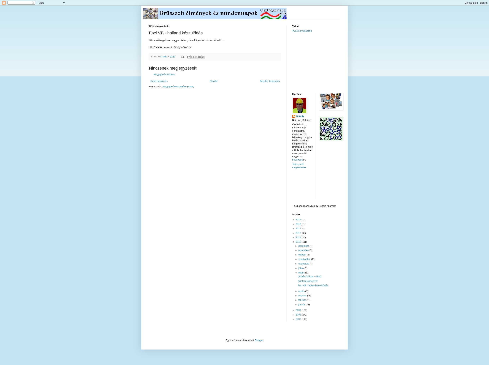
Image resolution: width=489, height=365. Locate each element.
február (302, 300)
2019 (299, 219)
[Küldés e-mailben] (189, 57)
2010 (299, 242)
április (301, 291)
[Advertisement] (321, 62)
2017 (299, 228)
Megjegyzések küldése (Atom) (178, 86)
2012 (299, 233)
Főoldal (214, 81)
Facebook (297, 159)
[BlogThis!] (192, 57)
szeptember (304, 259)
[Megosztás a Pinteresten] (203, 57)
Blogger (259, 340)
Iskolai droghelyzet (307, 281)
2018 (299, 224)
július (301, 268)
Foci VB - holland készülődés (313, 285)
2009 (299, 310)
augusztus (304, 263)
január (302, 304)
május (301, 272)
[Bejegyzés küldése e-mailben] (182, 56)
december (303, 246)
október (302, 254)
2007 (299, 319)
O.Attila (300, 116)
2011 (299, 237)
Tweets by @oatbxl (302, 31)
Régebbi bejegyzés (270, 81)
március (302, 295)
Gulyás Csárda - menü (309, 276)
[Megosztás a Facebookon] (200, 57)
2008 (299, 314)
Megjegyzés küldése (164, 74)
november (303, 250)
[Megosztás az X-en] (196, 57)
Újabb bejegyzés (159, 81)
